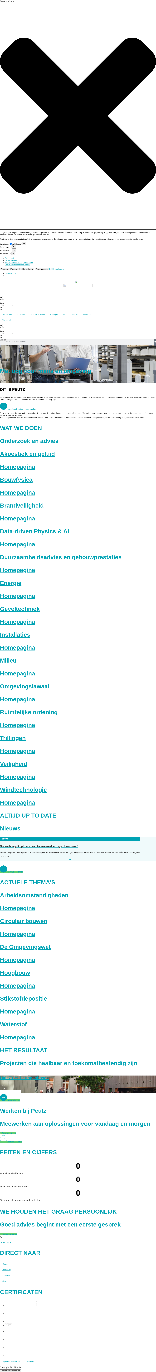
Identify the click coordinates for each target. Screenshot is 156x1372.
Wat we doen (7, 314)
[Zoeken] (155, 342)
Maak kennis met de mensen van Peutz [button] (22, 409)
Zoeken (3, 340)
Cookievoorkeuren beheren (10, 1371)
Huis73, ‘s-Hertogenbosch (24, 1078)
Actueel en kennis (38, 314)
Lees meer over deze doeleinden (17, 265)
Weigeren (14, 269)
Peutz (65, 314)
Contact (75, 314)
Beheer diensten (11, 260)
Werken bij (87, 314)
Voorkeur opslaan (42, 269)
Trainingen (54, 314)
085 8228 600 (6, 1242)
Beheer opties (10, 258)
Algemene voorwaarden (11, 1361)
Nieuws (5, 1281)
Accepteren (5, 269)
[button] (78, 116)
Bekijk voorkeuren (26, 269)
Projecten (6, 1275)
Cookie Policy (10, 273)
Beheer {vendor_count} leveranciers (19, 263)
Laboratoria (21, 314)
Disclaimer (30, 1361)
